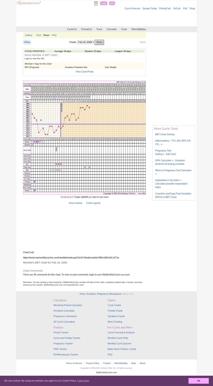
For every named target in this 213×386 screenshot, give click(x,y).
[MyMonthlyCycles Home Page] (28, 4)
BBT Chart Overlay (165, 134)
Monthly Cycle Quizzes (119, 343)
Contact (107, 363)
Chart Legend (93, 203)
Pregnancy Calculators (65, 316)
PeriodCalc (165, 8)
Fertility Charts (115, 310)
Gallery (28, 35)
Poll (185, 8)
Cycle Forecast (132, 8)
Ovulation (91, 294)
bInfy (133, 363)
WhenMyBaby (138, 29)
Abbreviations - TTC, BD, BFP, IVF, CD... (173, 142)
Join (112, 3)
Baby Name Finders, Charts (122, 349)
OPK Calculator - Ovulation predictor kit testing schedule (170, 162)
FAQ (54, 35)
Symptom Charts (116, 316)
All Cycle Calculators (64, 322)
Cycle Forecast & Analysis (121, 332)
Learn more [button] (83, 380)
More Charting (115, 322)
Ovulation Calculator (63, 310)
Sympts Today (149, 8)
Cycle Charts (114, 305)
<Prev (27, 42)
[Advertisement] (106, 18)
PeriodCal (86, 29)
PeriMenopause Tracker (65, 354)
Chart (124, 29)
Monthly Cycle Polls (118, 338)
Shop (192, 8)
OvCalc (177, 8)
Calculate (111, 29)
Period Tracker (61, 332)
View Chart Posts (84, 71)
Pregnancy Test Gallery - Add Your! (165, 152)
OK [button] (198, 381)
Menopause (115, 294)
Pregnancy (102, 294)
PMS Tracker (60, 349)
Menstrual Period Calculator (67, 305)
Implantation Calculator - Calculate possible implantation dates (171, 183)
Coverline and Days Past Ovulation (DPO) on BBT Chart (173, 195)
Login (104, 3)
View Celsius (75, 203)
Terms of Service (74, 363)
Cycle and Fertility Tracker (66, 338)
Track (99, 29)
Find (38, 35)
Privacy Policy (92, 363)
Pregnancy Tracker (63, 343)
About (142, 363)
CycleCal (72, 29)
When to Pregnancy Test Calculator (173, 170)
